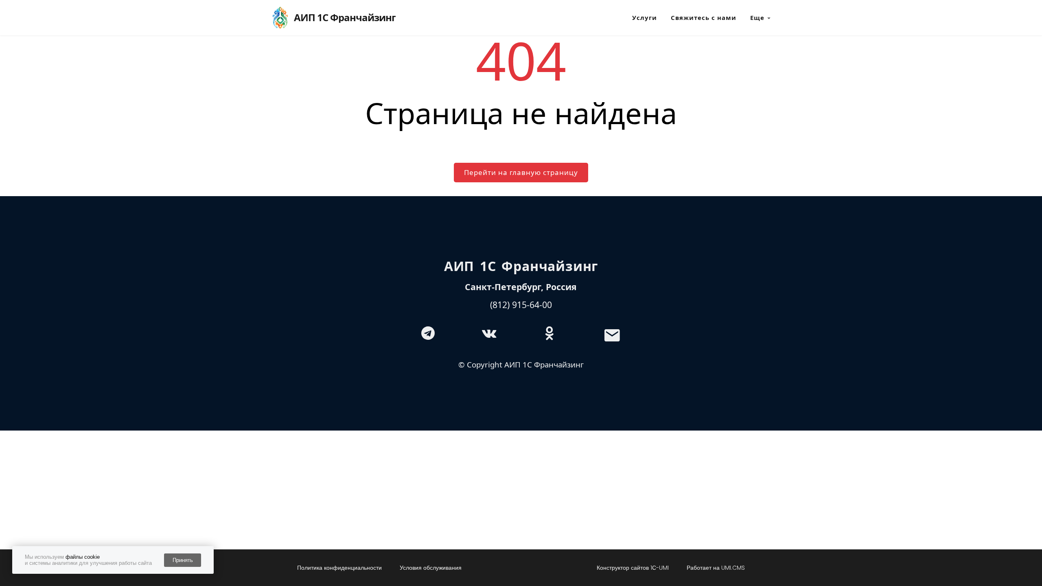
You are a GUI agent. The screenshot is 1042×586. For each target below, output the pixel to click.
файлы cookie (83, 557)
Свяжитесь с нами (703, 17)
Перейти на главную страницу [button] (521, 172)
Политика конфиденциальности (339, 568)
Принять (183, 560)
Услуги (644, 17)
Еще (757, 17)
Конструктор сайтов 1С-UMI (633, 568)
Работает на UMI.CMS (716, 568)
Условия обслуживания (431, 568)
